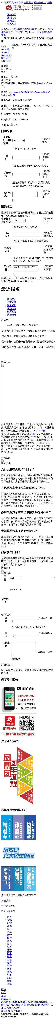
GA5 (6, 52)
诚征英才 (11, 1005)
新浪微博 (6, 900)
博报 (9, 981)
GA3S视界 (24, 92)
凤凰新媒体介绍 (9, 1001)
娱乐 (9, 944)
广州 (17, 32)
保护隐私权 (22, 1005)
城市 (9, 975)
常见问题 (11, 23)
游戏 (9, 972)
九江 (22, 32)
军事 (9, 953)
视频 (3, 989)
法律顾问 (43, 1005)
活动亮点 (11, 299)
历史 (9, 956)
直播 (3, 995)
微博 (9, 984)
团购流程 (11, 20)
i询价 (49, 2)
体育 (9, 950)
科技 (9, 935)
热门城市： (40, 29)
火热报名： (7, 29)
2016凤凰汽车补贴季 (23, 29)
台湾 (9, 923)
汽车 (9, 932)
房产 (9, 938)
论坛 (9, 978)
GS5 (8, 58)
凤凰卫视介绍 (13, 1008)
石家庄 (7, 32)
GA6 (3, 55)
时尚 (9, 947)
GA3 (3, 46)
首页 (11, 14)
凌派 (39, 32)
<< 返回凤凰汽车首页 (12, 2)
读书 (9, 959)
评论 (9, 926)
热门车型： (31, 32)
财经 (9, 929)
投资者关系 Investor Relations (32, 1001)
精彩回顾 (11, 311)
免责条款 (33, 1005)
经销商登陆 (40, 2)
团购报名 (11, 17)
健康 (9, 965)
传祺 (32, 331)
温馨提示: (6, 212)
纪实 (3, 992)
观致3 (45, 32)
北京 (48, 29)
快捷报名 (11, 314)
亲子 (9, 969)
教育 (9, 962)
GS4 (3, 58)
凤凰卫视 (6, 998)
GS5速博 (5, 60)
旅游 (9, 941)
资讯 (9, 920)
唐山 (13, 32)
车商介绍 (11, 302)
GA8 (8, 55)
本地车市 (28, 2)
